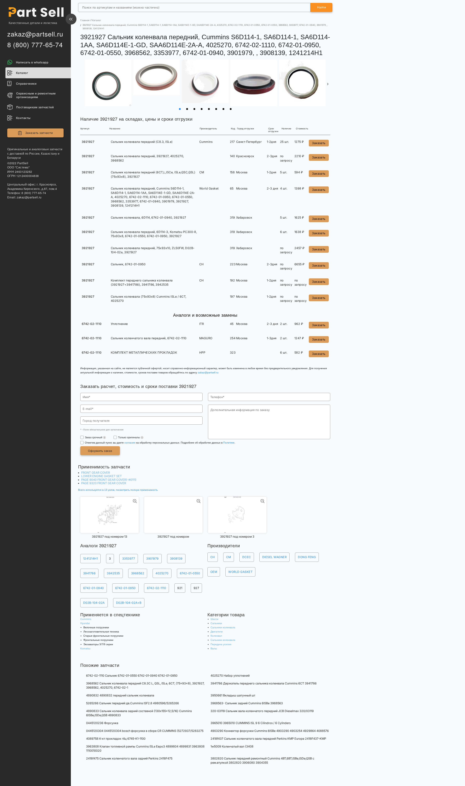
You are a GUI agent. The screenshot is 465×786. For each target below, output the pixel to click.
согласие (129, 442)
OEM (213, 572)
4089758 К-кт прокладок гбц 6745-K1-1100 (115, 738)
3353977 (128, 558)
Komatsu (85, 648)
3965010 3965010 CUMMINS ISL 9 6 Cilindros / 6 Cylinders (251, 723)
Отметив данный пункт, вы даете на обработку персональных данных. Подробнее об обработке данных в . (160, 442)
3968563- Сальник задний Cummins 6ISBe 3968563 (247, 703)
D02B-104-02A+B (128, 602)
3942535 (113, 573)
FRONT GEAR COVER (95, 472)
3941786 (89, 573)
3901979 (152, 558)
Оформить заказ (100, 451)
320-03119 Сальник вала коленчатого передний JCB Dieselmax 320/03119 (262, 711)
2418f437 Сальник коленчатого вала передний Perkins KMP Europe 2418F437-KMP (268, 738)
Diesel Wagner (274, 557)
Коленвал (216, 635)
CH (212, 557)
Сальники (216, 623)
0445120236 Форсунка (102, 723)
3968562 (137, 573)
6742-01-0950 (125, 588)
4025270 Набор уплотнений (230, 675)
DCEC (246, 557)
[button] (327, 84)
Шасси (214, 619)
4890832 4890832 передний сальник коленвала (120, 695)
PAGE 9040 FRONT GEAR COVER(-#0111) (108, 479)
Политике (228, 442)
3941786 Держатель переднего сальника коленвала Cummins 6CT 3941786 (264, 683)
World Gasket (240, 572)
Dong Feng (307, 557)
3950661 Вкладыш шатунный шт (233, 695)
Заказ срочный (94, 437)
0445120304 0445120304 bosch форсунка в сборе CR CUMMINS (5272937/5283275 (144, 731)
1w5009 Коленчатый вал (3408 (232, 746)
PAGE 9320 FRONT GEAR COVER (103, 483)
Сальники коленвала (223, 627)
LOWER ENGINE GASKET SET (101, 476)
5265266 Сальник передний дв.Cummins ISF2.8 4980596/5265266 (132, 703)
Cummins (85, 619)
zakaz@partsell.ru (208, 372)
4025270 (161, 573)
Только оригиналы (129, 437)
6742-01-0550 (190, 573)
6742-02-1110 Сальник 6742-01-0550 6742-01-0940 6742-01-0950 (131, 675)
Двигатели (217, 631)
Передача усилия (221, 644)
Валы (214, 648)
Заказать (319, 143)
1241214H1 (90, 558)
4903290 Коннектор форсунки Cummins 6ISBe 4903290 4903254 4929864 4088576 (270, 731)
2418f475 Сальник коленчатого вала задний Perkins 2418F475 (129, 758)
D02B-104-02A (94, 602)
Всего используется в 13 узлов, (118, 489)
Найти (321, 7)
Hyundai (85, 623)
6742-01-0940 (93, 588)
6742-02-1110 (156, 588)
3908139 (176, 558)
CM (228, 557)
